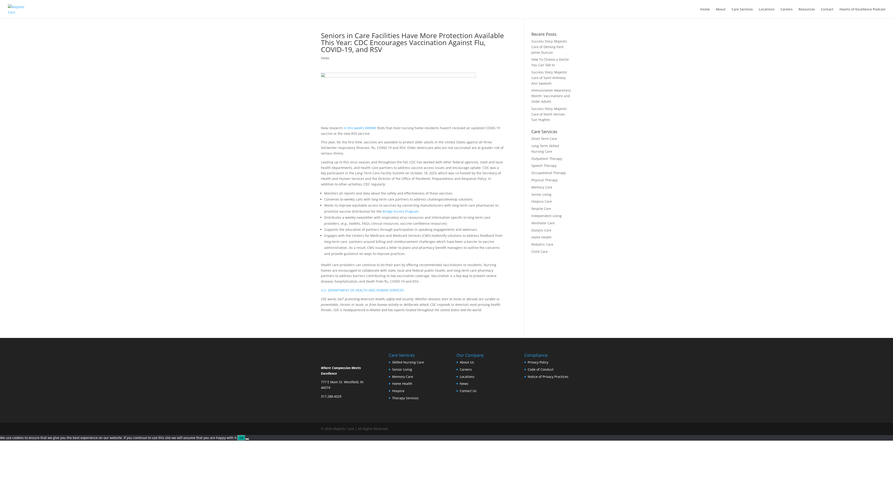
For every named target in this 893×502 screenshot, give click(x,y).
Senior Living (541, 194)
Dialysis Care (541, 230)
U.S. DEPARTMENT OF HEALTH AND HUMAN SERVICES (362, 290)
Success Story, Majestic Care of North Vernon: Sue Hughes (549, 114)
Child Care (539, 251)
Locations (766, 9)
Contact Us (468, 391)
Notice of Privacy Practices (548, 376)
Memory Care (541, 187)
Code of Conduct (540, 369)
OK (241, 438)
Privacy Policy (538, 362)
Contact (827, 9)
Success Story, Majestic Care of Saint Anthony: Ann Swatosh (549, 78)
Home (705, 9)
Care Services (742, 9)
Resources (807, 9)
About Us (467, 362)
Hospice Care (541, 201)
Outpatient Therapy (546, 158)
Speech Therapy (543, 165)
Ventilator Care (543, 223)
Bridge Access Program (400, 211)
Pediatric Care (542, 244)
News (325, 58)
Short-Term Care (544, 138)
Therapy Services (405, 398)
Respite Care (541, 208)
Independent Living (546, 216)
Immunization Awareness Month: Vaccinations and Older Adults (551, 96)
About (721, 9)
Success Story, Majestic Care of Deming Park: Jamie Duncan (549, 47)
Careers (786, 9)
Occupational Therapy (548, 173)
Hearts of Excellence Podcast (863, 9)
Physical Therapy (544, 180)
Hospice (398, 391)
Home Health (541, 237)
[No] (247, 439)
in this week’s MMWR (360, 128)
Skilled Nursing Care (408, 362)
